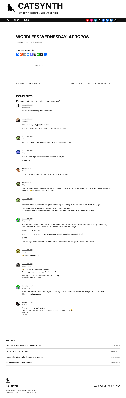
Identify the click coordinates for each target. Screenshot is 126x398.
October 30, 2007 (27, 250)
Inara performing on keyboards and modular (25, 357)
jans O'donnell (26, 107)
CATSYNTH (40, 6)
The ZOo (24, 252)
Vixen (24, 153)
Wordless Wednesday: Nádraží (19, 363)
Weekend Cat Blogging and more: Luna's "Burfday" (89, 83)
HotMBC (24, 304)
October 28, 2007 (27, 105)
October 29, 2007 (27, 219)
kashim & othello (26, 266)
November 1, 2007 (27, 286)
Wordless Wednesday (37, 42)
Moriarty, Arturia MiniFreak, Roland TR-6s (23, 346)
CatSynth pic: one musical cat (29, 83)
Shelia (24, 170)
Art (29, 42)
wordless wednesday (25, 50)
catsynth (24, 42)
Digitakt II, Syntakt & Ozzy (17, 351)
